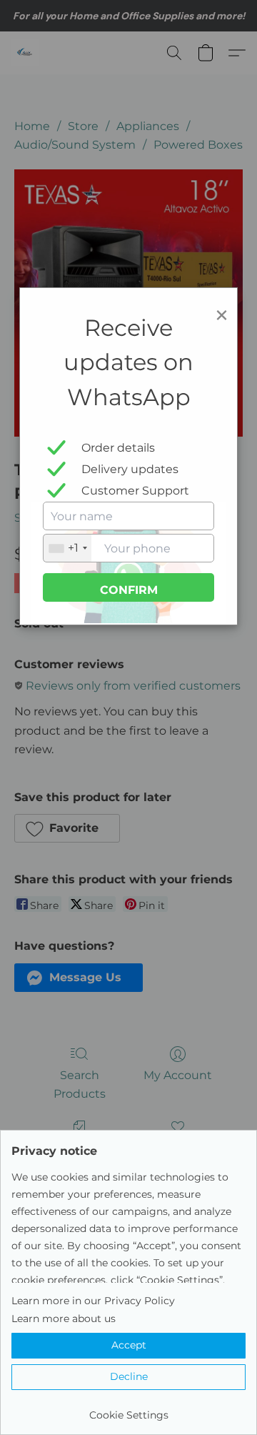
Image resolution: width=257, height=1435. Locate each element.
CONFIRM (129, 590)
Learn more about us (63, 1318)
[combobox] (67, 548)
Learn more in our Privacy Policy (93, 1300)
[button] (128, 1346)
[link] (128, 1410)
